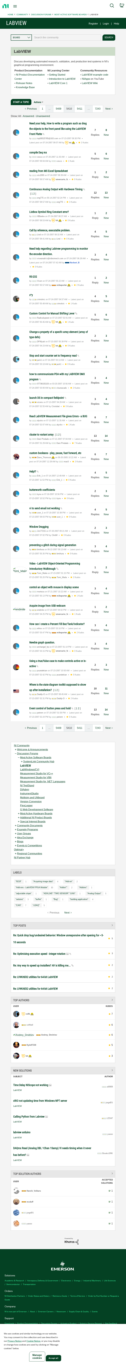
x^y (31, 295)
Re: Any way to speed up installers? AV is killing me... (42, 965)
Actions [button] (37, 102)
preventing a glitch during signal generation (52, 545)
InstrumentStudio (29, 793)
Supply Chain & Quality (79, 1311)
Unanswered (43, 116)
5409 (58, 108)
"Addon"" (63, 887)
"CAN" (18, 905)
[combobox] (66, 37)
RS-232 (33, 276)
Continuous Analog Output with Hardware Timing (56, 189)
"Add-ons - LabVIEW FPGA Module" (32, 887)
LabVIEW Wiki (90, 83)
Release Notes (24, 83)
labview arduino (21, 1132)
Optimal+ (19, 849)
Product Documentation (27, 1323)
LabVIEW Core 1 (58, 83)
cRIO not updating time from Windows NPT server (40, 1100)
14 (106, 436)
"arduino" (20, 899)
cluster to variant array (41, 434)
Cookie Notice (33, 1340)
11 (106, 688)
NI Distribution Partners (15, 1295)
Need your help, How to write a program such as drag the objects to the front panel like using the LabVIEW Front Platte (58, 129)
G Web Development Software (36, 809)
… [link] (49, 108)
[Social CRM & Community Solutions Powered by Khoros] (72, 1241)
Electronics (66, 1280)
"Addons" (83, 887)
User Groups (24, 833)
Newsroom (61, 1311)
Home (10, 14)
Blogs (20, 841)
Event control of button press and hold (50, 708)
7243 (97, 108)
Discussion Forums (41, 14)
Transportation (29, 1284)
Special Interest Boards (32, 821)
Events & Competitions (29, 845)
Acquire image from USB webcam (47, 605)
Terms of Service (77, 1295)
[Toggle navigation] (18, 6)
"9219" (18, 881)
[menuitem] (112, 6)
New (106, 135)
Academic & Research (14, 1280)
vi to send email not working (44, 508)
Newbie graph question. (42, 642)
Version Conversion (31, 801)
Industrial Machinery (92, 1280)
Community (22, 14)
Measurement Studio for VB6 (35, 777)
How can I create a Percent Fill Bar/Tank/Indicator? (57, 624)
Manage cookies (37, 1356)
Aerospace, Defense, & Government (42, 1280)
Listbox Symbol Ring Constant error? (49, 211)
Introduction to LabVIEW (62, 79)
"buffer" (38, 899)
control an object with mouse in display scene (54, 587)
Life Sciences (110, 1280)
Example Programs (27, 829)
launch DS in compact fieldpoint (46, 397)
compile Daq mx (38, 152)
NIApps (86, 79)
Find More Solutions (63, 1070)
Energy (77, 1280)
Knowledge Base (25, 87)
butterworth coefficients (42, 489)
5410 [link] (69, 108)
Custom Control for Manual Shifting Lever (52, 313)
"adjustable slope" (24, 893)
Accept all (53, 1358)
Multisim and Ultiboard (32, 797)
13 (106, 192)
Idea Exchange (25, 837)
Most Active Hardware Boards (36, 813)
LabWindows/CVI (29, 769)
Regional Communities (29, 853)
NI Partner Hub (22, 857)
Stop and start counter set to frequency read (53, 355)
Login (106, 23)
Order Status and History (38, 1295)
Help (116, 23)
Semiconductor (13, 1284)
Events (95, 1311)
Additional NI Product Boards (36, 817)
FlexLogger (26, 805)
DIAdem (24, 789)
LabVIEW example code (95, 74)
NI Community (22, 745)
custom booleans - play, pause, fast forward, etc (55, 453)
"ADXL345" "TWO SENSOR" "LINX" (59, 893)
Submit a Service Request (91, 1323)
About (32, 1311)
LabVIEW (25, 765)
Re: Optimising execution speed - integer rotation (39, 953)
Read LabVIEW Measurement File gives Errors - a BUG (58, 416)
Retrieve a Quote (60, 1295)
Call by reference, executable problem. (50, 230)
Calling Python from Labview (29, 1116)
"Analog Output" (94, 893)
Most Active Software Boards (70, 14)
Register (93, 23)
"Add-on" (69, 881)
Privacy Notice (15, 1340)
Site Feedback (111, 1323)
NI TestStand (27, 785)
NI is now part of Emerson (16, 1311)
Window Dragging (39, 526)
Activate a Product (68, 1323)
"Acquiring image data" (43, 881)
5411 (79, 108)
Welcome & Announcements (32, 749)
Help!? (33, 471)
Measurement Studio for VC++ (36, 773)
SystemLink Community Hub (38, 761)
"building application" (79, 899)
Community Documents (30, 825)
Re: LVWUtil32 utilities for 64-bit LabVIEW (35, 977)
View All (63, 925)
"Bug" (55, 899)
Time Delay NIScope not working (31, 1085)
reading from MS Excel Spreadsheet (48, 171)
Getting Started (57, 74)
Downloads (9, 1323)
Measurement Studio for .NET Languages (42, 781)
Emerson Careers (45, 1311)
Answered (28, 116)
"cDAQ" (36, 905)
